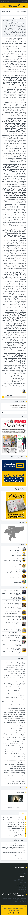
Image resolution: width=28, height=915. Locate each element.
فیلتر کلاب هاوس (22, 407)
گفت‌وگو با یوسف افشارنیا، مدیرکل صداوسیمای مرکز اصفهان (11, 641)
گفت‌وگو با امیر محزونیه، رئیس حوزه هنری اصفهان (11, 635)
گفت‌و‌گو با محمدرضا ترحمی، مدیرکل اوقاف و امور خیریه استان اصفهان (12, 623)
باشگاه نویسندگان (22, 888)
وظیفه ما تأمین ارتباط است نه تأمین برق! (12, 620)
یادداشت (21, 545)
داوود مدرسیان (18, 569)
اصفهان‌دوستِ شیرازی (17, 582)
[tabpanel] (14, 826)
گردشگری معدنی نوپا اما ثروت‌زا (15, 577)
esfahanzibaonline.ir (14, 907)
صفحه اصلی (23, 11)
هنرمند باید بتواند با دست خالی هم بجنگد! (12, 613)
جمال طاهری (19, 558)
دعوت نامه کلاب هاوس (15, 405)
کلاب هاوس (15, 407)
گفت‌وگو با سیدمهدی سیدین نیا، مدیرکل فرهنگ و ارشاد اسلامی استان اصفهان (12, 648)
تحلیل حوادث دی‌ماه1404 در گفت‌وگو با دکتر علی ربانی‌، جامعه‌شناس (12, 604)
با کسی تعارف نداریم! (17, 626)
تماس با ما (23, 870)
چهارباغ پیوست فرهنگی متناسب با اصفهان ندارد (12, 561)
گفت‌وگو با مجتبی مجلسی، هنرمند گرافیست (13, 611)
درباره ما (24, 872)
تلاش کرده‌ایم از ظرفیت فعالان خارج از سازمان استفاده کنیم (12, 644)
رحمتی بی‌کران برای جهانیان (13, 807)
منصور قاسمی (18, 575)
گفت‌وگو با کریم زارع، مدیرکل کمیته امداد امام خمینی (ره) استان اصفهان (12, 597)
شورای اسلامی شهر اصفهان (20, 880)
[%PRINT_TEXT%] (9, 11)
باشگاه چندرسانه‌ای (22, 889)
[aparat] (2, 1)
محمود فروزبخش (18, 547)
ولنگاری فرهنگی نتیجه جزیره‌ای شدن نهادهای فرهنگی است (12, 652)
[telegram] (4, 1)
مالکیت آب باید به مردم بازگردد (15, 632)
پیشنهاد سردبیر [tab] (14, 814)
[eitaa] (8, 1)
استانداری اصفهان (22, 879)
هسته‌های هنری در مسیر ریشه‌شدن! (13, 638)
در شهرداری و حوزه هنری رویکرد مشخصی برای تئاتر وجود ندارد (11, 593)
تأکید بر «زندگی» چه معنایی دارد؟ (14, 550)
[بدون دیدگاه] (7, 11)
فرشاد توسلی (19, 553)
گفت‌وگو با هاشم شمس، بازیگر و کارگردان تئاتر (12, 590)
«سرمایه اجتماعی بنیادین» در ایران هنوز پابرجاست (13, 607)
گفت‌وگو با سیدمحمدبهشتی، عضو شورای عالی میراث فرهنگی (12, 629)
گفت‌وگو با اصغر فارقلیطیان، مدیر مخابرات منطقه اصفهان (12, 616)
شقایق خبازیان (18, 564)
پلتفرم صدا (23, 405)
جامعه (18, 11)
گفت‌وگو (22, 588)
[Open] (24, 5)
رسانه (25, 13)
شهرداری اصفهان (22, 882)
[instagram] (6, 1)
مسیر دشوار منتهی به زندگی (15, 567)
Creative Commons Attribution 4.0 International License (16, 909)
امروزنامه (21, 416)
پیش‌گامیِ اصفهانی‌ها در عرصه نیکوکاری (13, 600)
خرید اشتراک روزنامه (21, 891)
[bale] (11, 913)
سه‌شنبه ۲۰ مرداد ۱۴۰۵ (20, 792)
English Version (22, 873)
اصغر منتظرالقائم (18, 580)
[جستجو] (2, 412)
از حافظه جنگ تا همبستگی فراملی (14, 572)
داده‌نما (22, 788)
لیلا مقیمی (19, 390)
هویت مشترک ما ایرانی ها (16, 555)
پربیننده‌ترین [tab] (23, 814)
